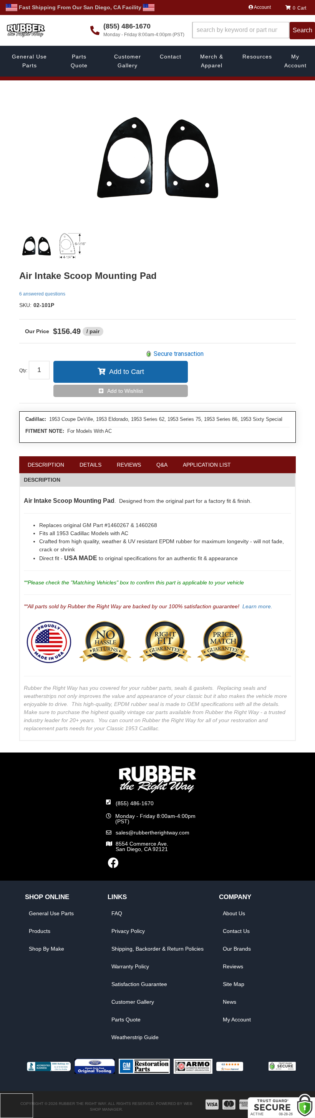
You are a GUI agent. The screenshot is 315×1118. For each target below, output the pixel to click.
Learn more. (257, 606)
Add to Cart (126, 371)
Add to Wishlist (125, 391)
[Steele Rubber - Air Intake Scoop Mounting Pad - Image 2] (72, 245)
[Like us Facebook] (113, 865)
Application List (207, 465)
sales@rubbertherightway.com (152, 832)
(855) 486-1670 (135, 803)
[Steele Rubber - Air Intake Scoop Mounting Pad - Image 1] (36, 245)
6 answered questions (42, 294)
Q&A (161, 465)
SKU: (25, 305)
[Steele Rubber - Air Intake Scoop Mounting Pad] (157, 157)
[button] (253, 30)
